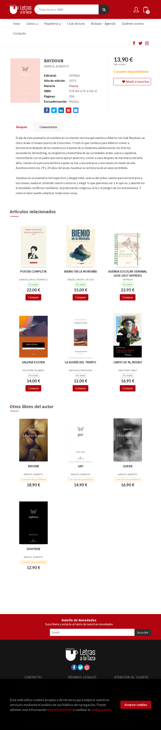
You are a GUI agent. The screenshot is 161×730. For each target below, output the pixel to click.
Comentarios (48, 127)
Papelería (51, 24)
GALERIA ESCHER (33, 362)
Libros (31, 24)
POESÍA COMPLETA (33, 271)
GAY (80, 466)
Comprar (33, 297)
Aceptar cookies (135, 704)
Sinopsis (21, 127)
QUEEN (127, 466)
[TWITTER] (140, 43)
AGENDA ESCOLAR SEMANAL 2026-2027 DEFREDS (127, 273)
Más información (59, 710)
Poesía (73, 86)
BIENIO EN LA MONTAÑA (80, 271)
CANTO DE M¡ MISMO (127, 362)
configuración (101, 710)
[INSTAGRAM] (147, 43)
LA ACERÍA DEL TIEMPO (80, 362)
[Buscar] (104, 9)
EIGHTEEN (33, 549)
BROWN (33, 466)
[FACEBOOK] (134, 43)
